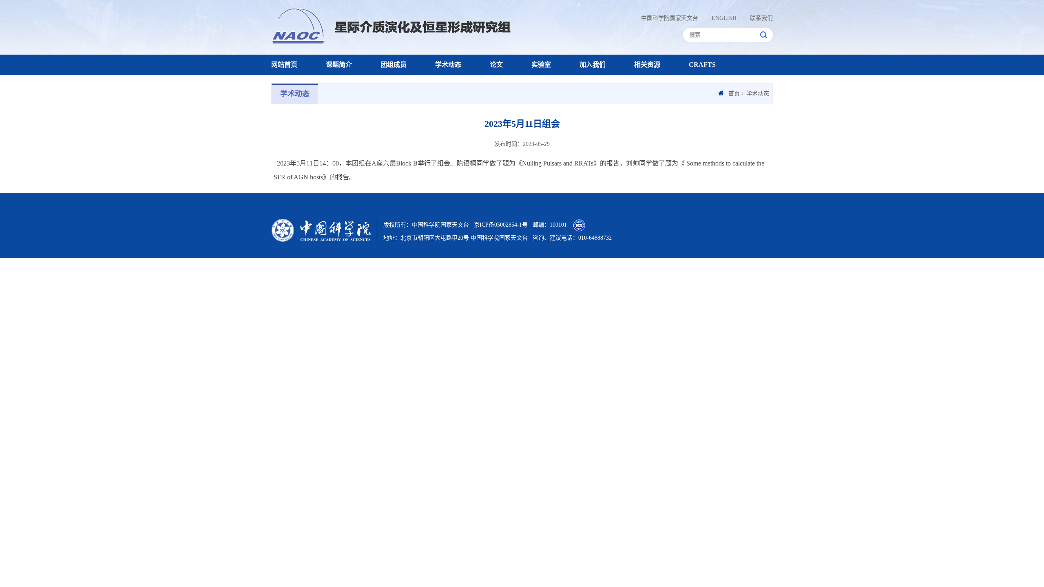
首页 (734, 93)
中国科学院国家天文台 (669, 18)
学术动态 (448, 64)
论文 (496, 64)
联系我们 (758, 18)
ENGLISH (720, 18)
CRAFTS (702, 64)
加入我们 (593, 64)
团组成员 (393, 64)
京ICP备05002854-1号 (501, 225)
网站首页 (284, 64)
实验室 (541, 64)
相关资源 (647, 64)
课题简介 (339, 64)
